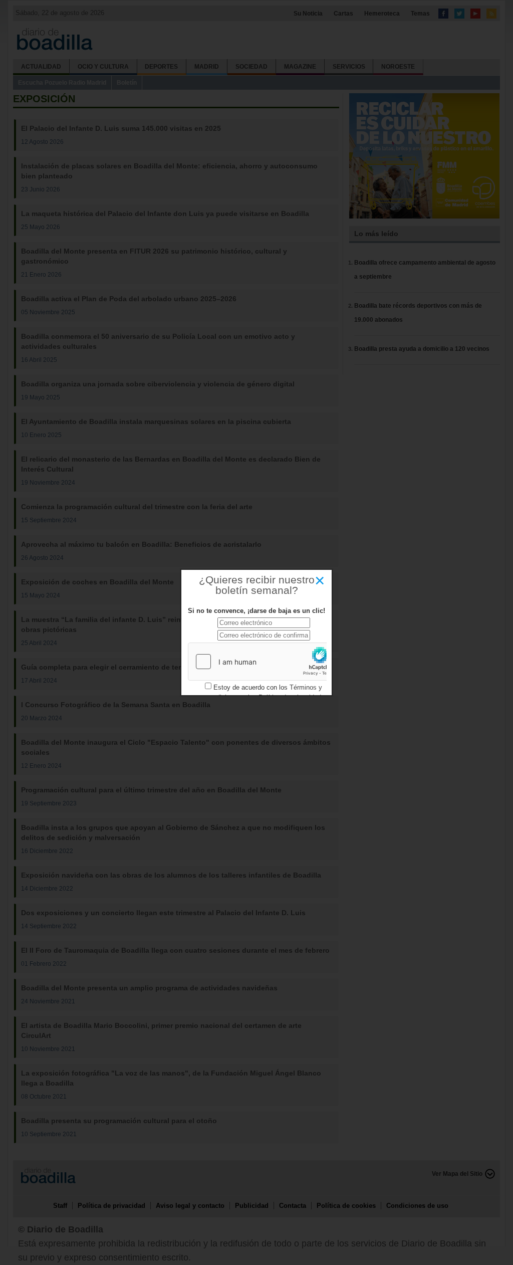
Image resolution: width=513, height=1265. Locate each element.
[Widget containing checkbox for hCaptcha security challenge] (263, 662)
